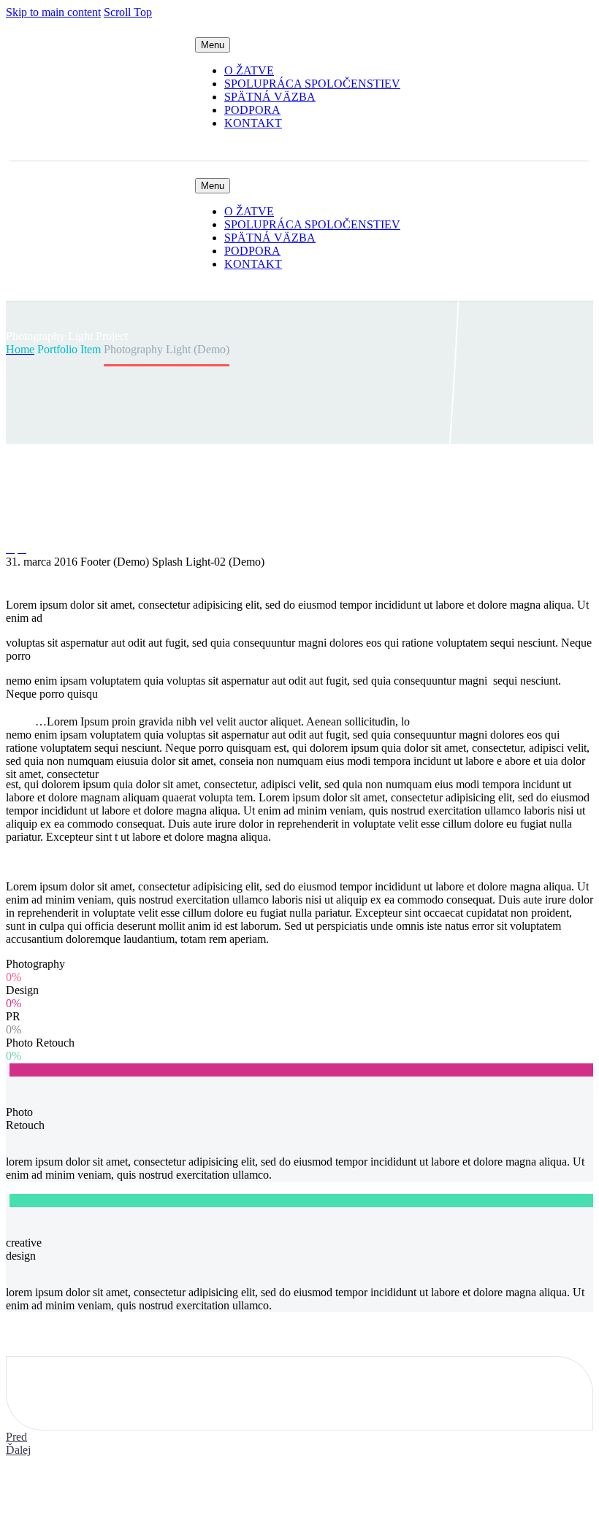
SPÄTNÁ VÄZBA (270, 97)
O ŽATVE (249, 70)
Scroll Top (128, 12)
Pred (16, 1436)
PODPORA (252, 110)
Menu (212, 44)
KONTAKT (253, 123)
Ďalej (18, 1450)
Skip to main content (53, 12)
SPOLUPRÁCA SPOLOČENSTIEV (312, 83)
